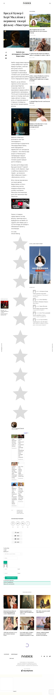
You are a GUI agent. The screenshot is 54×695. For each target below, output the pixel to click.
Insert (14, 691)
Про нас (12, 658)
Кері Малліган (20, 511)
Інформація (14, 654)
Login (5, 550)
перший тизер (20, 512)
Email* (19, 573)
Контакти (6, 654)
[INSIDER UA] (27, 3)
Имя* (19, 569)
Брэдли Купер (20, 510)
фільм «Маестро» (20, 513)
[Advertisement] (39, 188)
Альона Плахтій (19, 428)
